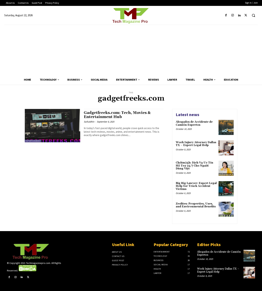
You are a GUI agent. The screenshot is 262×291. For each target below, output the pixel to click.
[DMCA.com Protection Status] (27, 270)
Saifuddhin (89, 121)
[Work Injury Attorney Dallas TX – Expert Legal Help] (226, 147)
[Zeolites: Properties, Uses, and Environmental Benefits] (226, 209)
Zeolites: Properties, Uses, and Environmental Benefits (196, 205)
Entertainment (33, 141)
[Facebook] (226, 15)
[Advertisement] (131, 50)
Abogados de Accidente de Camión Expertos (194, 123)
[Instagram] (232, 15)
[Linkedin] (239, 15)
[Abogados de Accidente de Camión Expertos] (226, 127)
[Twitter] (245, 15)
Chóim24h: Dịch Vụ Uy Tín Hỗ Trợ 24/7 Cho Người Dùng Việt (194, 165)
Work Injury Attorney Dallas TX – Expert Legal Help (196, 144)
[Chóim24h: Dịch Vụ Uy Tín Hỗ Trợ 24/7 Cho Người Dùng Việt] (226, 168)
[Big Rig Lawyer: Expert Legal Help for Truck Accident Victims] (226, 188)
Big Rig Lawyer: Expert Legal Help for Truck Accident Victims (196, 186)
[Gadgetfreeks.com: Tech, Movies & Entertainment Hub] (52, 125)
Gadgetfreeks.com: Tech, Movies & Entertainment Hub (117, 115)
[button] (253, 15)
